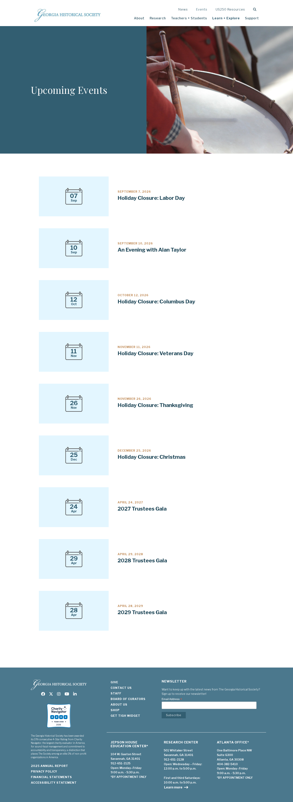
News (183, 9)
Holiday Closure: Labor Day (151, 198)
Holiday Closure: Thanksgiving (155, 405)
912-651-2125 (120, 763)
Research (158, 18)
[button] (255, 9)
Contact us (121, 687)
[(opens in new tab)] (59, 729)
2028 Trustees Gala (142, 560)
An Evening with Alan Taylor (152, 250)
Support (252, 18)
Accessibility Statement (54, 782)
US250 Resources (230, 9)
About (139, 18)
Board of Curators (128, 699)
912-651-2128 (174, 759)
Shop (115, 710)
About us (119, 704)
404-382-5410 (227, 764)
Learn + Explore (226, 18)
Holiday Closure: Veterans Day (156, 353)
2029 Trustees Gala (142, 612)
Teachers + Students (189, 18)
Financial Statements (51, 777)
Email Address (172, 699)
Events (201, 9)
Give (114, 682)
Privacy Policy (44, 771)
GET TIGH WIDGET (125, 715)
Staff (116, 693)
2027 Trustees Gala (142, 509)
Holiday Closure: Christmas (152, 457)
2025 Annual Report (49, 766)
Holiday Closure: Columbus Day (156, 301)
